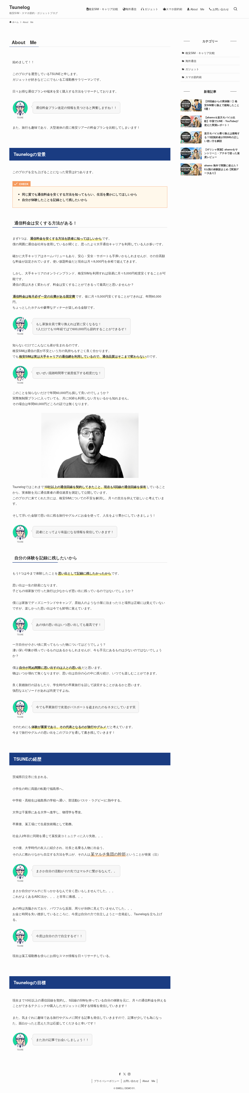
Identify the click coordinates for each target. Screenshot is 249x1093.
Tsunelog (19, 7)
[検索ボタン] (235, 9)
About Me (148, 1081)
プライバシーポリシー (106, 1081)
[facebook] (120, 1074)
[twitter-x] (124, 1074)
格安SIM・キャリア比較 (200, 53)
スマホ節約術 (193, 77)
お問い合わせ (131, 1081)
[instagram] (129, 1074)
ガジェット (192, 69)
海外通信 (190, 61)
